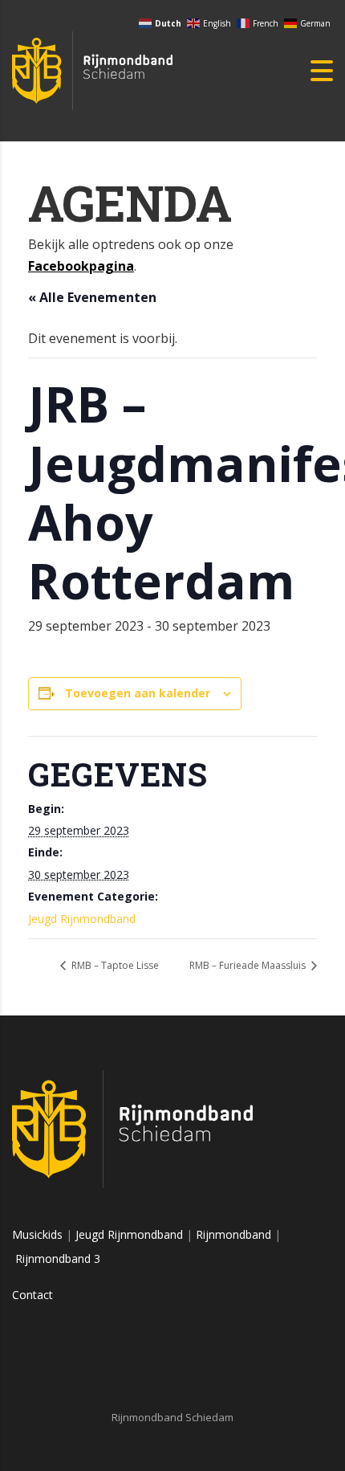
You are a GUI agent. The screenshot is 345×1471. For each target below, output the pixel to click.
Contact (32, 1294)
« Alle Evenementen (92, 297)
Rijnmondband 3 (57, 1258)
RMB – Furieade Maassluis (248, 965)
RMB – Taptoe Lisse (114, 965)
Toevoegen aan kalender (137, 693)
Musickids (37, 1234)
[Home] (92, 69)
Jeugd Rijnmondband (82, 918)
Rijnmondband (233, 1234)
